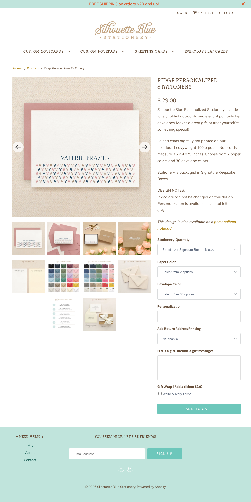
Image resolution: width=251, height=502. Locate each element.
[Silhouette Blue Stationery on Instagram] (130, 469)
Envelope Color (169, 284)
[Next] (144, 147)
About (30, 452)
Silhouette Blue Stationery (116, 487)
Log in (181, 13)
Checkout (228, 13)
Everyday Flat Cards (206, 51)
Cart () (205, 13)
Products (33, 68)
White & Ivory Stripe (177, 393)
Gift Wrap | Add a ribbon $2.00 (179, 387)
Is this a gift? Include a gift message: (185, 351)
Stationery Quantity (173, 239)
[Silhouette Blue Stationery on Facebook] (121, 469)
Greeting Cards (152, 51)
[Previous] (18, 147)
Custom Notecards (44, 51)
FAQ (29, 445)
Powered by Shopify (151, 487)
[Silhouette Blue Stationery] (125, 30)
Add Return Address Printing (179, 329)
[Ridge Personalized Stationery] (81, 147)
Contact (30, 460)
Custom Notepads (100, 51)
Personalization (169, 306)
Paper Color (166, 262)
